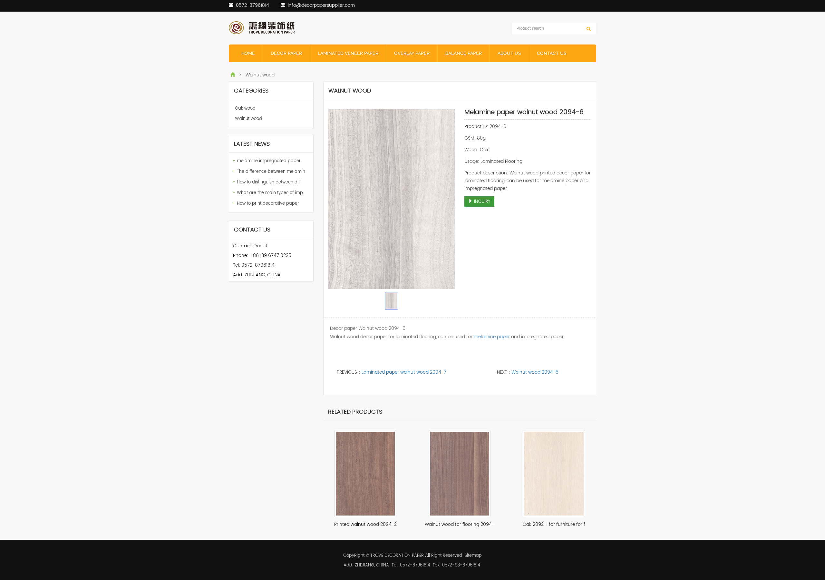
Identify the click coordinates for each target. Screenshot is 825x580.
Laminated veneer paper (348, 53)
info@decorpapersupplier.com (321, 5)
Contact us (552, 53)
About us (509, 53)
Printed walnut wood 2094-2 (365, 524)
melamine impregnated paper (269, 161)
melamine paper (492, 336)
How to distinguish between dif (268, 182)
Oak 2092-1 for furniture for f (554, 524)
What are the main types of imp (270, 193)
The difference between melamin (271, 171)
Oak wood (245, 108)
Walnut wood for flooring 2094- (459, 524)
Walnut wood (248, 118)
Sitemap (473, 555)
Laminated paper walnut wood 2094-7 (404, 372)
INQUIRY (481, 201)
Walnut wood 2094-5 (534, 372)
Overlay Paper (412, 53)
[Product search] (588, 29)
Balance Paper (463, 53)
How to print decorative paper (268, 203)
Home (248, 53)
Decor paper (286, 53)
